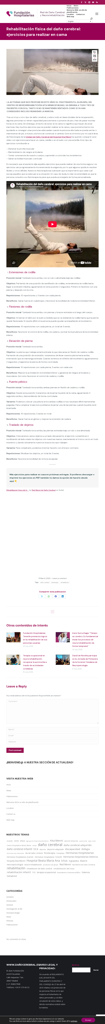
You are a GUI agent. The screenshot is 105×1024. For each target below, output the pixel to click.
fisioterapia (54, 582)
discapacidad (72, 849)
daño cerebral (44, 582)
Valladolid (12, 876)
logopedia (74, 860)
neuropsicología (15, 864)
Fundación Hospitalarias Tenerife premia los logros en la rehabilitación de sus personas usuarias (35, 638)
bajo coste (92, 841)
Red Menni (65, 864)
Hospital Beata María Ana (43, 860)
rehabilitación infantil (19, 872)
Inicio (8, 784)
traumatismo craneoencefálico (68, 872)
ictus (64, 860)
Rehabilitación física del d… (17, 490)
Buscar (96, 970)
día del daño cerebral (34, 853)
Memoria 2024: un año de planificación (22, 802)
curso (34, 845)
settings (74, 1021)
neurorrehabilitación (33, 864)
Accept (88, 1020)
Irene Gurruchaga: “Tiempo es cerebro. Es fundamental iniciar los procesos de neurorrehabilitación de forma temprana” (85, 639)
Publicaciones (12, 796)
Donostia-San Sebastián (15, 853)
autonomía (83, 841)
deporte (43, 849)
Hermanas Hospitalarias (80, 853)
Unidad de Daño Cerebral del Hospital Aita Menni (48, 137)
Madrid (83, 860)
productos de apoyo (50, 865)
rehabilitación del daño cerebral (39, 868)
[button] (80, 21)
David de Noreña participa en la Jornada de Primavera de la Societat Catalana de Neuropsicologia (85, 660)
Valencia (86, 872)
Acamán (10, 841)
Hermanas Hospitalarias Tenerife (48, 857)
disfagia (85, 849)
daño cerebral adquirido (78, 845)
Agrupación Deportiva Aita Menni (37, 841)
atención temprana (71, 841)
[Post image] (13, 637)
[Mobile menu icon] (97, 14)
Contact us (10, 814)
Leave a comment (59, 578)
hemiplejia (60, 853)
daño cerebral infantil (19, 849)
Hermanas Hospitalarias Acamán (20, 857)
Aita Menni (56, 840)
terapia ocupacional (46, 872)
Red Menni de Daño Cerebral (44, 490)
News (8, 790)
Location (10, 808)
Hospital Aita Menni (16, 860)
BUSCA (75, 965)
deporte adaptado (55, 849)
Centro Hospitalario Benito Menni (19, 845)
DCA (35, 849)
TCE (34, 872)
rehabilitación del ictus (63, 868)
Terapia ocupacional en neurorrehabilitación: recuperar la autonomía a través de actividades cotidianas (35, 662)
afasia (22, 841)
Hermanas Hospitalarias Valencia (80, 856)
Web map (10, 820)
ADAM (16, 841)
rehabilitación (65, 582)
